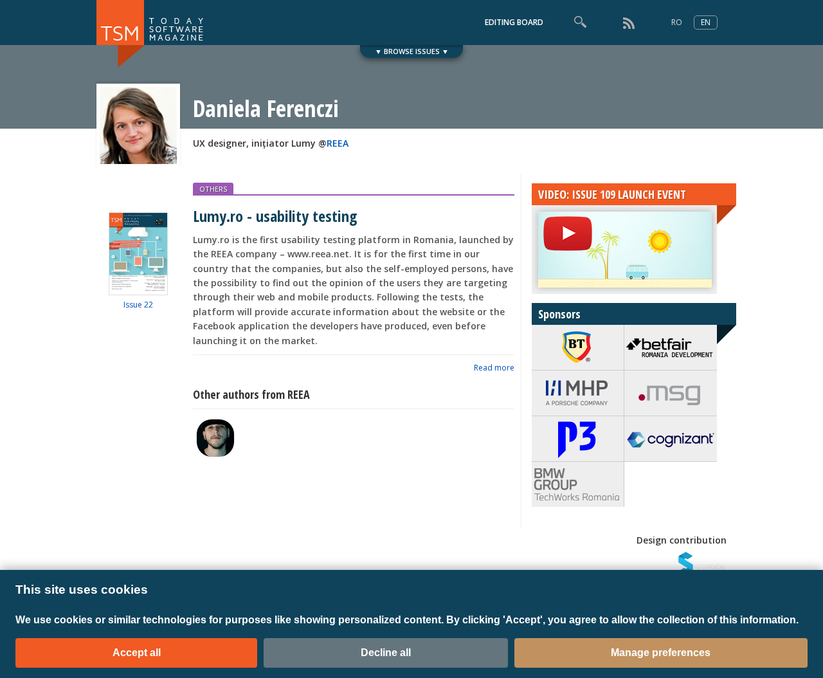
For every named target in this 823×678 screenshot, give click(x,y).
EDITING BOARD (514, 22)
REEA (337, 143)
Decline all (386, 652)
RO (676, 22)
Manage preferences (660, 652)
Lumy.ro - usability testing (275, 215)
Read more (494, 367)
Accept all (137, 652)
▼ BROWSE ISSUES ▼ (412, 51)
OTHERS (213, 189)
